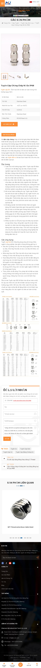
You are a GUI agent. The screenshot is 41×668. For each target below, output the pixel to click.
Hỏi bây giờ (7, 124)
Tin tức (3, 582)
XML (28, 657)
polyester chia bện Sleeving (9, 612)
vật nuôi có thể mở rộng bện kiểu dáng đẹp (14, 598)
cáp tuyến (15, 23)
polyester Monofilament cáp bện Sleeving (13, 608)
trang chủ (7, 23)
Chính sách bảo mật (7, 588)
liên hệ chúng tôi (6, 578)
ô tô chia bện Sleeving (8, 619)
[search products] (39, 5)
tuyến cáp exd (25, 449)
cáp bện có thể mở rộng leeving (11, 605)
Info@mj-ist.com (14, 638)
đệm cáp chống (9, 139)
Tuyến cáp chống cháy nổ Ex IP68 (22, 400)
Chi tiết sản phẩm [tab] (8, 135)
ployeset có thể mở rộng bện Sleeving (12, 601)
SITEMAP (22, 657)
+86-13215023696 (12, 645)
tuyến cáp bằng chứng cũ (24, 452)
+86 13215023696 (17, 641)
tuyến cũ (14, 449)
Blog (2, 585)
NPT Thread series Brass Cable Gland (20, 527)
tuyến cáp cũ (7, 452)
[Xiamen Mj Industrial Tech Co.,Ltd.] (8, 3)
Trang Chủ (4, 571)
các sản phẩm (5, 575)
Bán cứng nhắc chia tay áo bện (11, 615)
